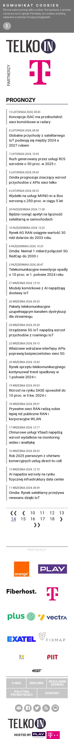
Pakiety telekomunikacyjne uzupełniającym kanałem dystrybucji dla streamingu (37, 311)
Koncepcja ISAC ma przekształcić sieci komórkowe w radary (35, 119)
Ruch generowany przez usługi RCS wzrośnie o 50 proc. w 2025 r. (37, 161)
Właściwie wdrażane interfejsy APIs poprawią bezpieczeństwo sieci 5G (37, 351)
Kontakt (52, 693)
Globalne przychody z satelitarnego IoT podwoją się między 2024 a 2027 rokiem (37, 140)
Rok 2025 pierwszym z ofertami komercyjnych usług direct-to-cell (35, 458)
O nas (16, 683)
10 (32, 512)
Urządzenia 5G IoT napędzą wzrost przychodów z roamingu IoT (37, 332)
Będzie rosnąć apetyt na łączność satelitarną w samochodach (36, 216)
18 (52, 518)
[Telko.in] (37, 46)
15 (23, 518)
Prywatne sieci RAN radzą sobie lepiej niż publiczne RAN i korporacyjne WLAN (34, 414)
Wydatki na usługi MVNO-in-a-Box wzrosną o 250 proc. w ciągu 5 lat (36, 198)
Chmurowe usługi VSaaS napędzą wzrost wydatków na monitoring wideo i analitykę (35, 437)
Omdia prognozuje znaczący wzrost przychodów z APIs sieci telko (37, 180)
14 (13, 518)
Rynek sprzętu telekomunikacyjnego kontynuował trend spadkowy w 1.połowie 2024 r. (37, 372)
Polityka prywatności (21, 693)
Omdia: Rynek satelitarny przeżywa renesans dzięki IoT (36, 495)
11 (42, 512)
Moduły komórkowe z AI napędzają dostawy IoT (37, 290)
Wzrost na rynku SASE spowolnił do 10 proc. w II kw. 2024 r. (37, 393)
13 (61, 512)
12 (52, 512)
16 (32, 518)
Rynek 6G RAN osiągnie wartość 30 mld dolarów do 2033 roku (37, 235)
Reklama (37, 683)
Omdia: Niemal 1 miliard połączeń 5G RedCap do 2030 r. (38, 253)
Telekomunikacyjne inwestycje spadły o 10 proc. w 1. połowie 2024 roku (38, 272)
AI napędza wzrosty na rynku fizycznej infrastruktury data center (36, 476)
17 (42, 518)
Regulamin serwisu (57, 683)
